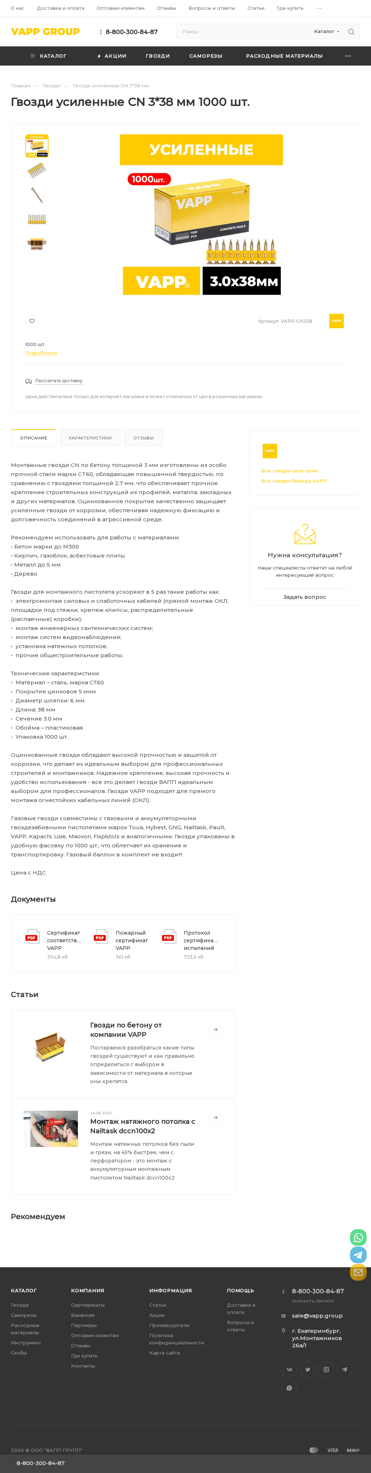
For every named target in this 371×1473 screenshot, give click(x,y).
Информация (170, 1290)
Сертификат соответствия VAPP (65, 940)
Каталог (24, 1290)
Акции (156, 1315)
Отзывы (143, 438)
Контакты (83, 1366)
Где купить (84, 1356)
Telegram (345, 1369)
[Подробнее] (215, 1029)
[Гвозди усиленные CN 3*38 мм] (201, 215)
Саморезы (24, 1315)
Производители (169, 1325)
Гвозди (20, 1305)
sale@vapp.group (317, 1315)
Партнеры (84, 1325)
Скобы (19, 1353)
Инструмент (26, 1342)
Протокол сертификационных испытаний (201, 940)
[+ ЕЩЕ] (348, 56)
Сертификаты (88, 1305)
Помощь (240, 1290)
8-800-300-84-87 (132, 32)
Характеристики (90, 438)
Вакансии (83, 1315)
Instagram (326, 1369)
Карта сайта (164, 1353)
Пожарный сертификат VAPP (132, 940)
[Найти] (351, 31)
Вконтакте (289, 1369)
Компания (87, 1290)
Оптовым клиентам (95, 1335)
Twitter (308, 1369)
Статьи (157, 1305)
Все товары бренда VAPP (294, 481)
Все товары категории (289, 470)
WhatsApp (289, 1388)
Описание (33, 438)
